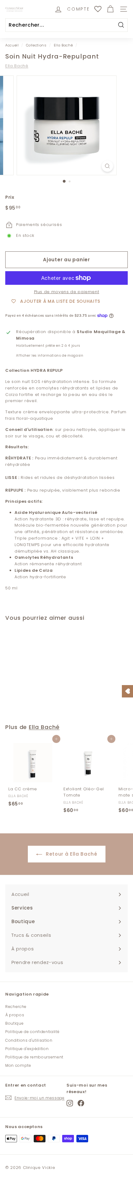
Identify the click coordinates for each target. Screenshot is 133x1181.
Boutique (14, 1023)
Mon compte (18, 1065)
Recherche (16, 1006)
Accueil (12, 45)
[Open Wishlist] (127, 691)
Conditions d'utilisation (29, 1040)
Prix (10, 197)
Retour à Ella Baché (71, 854)
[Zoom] (107, 166)
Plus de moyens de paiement (66, 292)
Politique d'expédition (27, 1048)
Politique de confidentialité (32, 1031)
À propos (14, 1015)
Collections (36, 45)
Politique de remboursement (34, 1057)
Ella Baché (63, 45)
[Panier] (110, 9)
